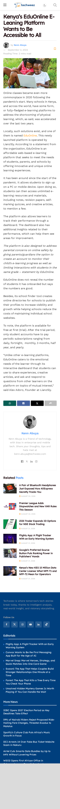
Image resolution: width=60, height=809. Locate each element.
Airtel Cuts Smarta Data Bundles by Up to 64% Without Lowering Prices (26, 753)
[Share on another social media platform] (50, 403)
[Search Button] (55, 5)
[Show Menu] (4, 5)
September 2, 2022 (18, 50)
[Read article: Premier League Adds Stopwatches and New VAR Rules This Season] (10, 506)
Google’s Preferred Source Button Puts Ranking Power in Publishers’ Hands (36, 553)
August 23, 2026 (28, 496)
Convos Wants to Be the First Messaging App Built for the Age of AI (28, 654)
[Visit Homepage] (24, 5)
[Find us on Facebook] (6, 624)
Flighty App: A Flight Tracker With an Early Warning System (36, 537)
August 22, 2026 (28, 514)
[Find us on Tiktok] (46, 624)
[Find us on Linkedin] (38, 624)
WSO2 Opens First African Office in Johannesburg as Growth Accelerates (24, 762)
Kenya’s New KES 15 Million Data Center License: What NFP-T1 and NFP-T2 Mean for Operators (38, 571)
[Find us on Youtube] (30, 624)
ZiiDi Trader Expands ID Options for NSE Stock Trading (37, 522)
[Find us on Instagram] (22, 624)
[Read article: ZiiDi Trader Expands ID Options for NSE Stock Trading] (10, 524)
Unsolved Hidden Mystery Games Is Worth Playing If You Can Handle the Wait (30, 690)
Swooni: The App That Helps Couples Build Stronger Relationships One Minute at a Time (30, 672)
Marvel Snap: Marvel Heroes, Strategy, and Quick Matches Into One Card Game (30, 662)
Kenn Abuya (20, 45)
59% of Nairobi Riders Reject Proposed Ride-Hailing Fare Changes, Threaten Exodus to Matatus (29, 723)
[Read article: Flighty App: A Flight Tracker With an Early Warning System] (10, 538)
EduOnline (30, 135)
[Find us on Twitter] (14, 624)
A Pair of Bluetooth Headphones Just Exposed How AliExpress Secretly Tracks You (37, 488)
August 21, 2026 (28, 528)
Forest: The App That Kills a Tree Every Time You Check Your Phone (31, 682)
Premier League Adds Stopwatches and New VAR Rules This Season (38, 506)
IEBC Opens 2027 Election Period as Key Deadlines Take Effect (26, 712)
